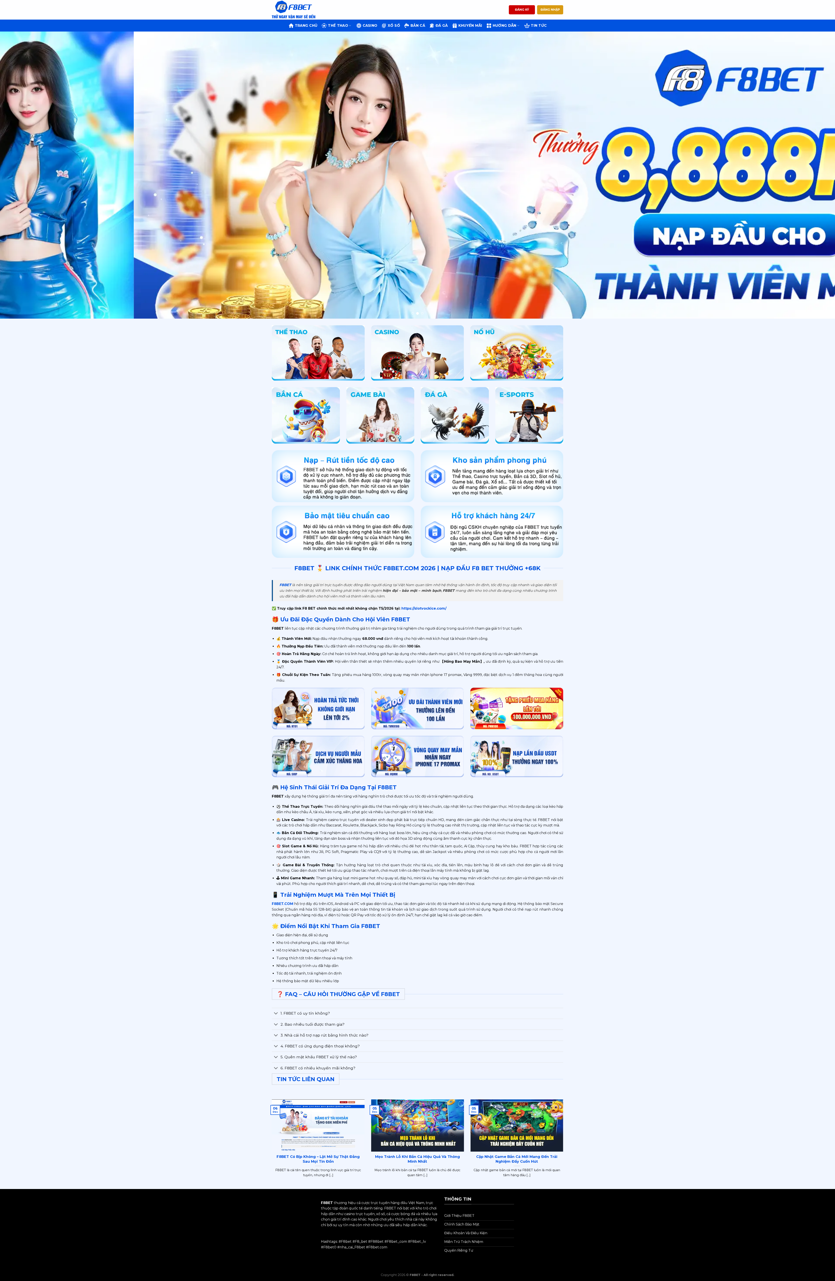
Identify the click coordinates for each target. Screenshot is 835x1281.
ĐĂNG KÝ (522, 9)
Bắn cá (418, 25)
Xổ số (394, 25)
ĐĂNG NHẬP (550, 9)
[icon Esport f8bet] (529, 415)
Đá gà (442, 25)
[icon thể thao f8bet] (318, 353)
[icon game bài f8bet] (380, 415)
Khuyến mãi (470, 25)
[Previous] (22, 175)
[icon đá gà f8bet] (455, 415)
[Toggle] (276, 1013)
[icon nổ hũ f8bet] (516, 353)
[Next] (813, 175)
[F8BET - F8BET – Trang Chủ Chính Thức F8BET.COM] (293, 10)
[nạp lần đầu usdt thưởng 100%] (516, 756)
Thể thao (338, 25)
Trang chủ (306, 25)
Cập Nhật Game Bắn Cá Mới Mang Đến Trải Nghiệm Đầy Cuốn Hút (516, 1159)
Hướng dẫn (504, 25)
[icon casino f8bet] (417, 353)
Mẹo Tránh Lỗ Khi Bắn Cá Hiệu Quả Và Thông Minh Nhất (417, 1159)
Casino (370, 25)
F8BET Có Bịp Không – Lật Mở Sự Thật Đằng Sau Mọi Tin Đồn (318, 1159)
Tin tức (539, 25)
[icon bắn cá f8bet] (306, 415)
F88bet (377, 1241)
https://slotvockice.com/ (423, 608)
